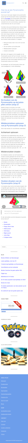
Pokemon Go (4, 397)
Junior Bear (7, 235)
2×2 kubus (7, 18)
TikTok (2, 434)
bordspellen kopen (6, 411)
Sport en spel (4, 400)
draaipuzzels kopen (6, 414)
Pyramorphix (7, 224)
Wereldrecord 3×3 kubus (7, 276)
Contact (3, 424)
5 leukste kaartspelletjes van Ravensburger (12, 264)
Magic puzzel (7, 233)
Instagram (3, 431)
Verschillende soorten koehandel (9, 267)
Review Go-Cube (5, 282)
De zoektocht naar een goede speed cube (12, 290)
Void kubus (7, 230)
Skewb (5, 222)
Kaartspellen (4, 390)
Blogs (2, 404)
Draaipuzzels (4, 384)
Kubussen (3, 381)
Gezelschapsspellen (6, 394)
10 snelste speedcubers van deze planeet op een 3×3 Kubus (13, 286)
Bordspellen (4, 387)
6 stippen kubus (8, 237)
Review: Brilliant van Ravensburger (10, 258)
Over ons (3, 421)
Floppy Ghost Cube (9, 226)
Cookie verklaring (5, 427)
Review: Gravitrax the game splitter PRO (11, 270)
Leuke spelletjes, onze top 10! (8, 261)
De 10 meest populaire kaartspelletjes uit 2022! (13, 279)
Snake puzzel (7, 228)
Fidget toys (4, 273)
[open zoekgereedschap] (23, 3)
